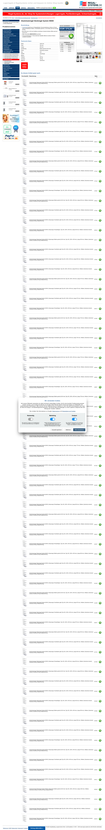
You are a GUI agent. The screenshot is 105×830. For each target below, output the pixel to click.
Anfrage (11, 8)
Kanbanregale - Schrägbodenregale (7, 49)
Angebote (5, 74)
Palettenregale (6, 37)
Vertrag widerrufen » (36, 828)
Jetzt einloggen (99, 17)
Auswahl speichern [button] (57, 429)
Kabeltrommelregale (7, 42)
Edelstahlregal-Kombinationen (11, 56)
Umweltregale (6, 47)
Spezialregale (6, 39)
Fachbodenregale (7, 29)
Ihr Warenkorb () (75, 10)
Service (23, 8)
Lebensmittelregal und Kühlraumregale (22, 17)
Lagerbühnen (6, 69)
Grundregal (24, 27)
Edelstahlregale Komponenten (11, 58)
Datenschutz (14, 828)
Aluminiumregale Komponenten (11, 55)
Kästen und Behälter (7, 68)
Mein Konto (31, 8)
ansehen (17, 84)
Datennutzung (56, 411)
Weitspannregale (7, 45)
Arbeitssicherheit (7, 76)
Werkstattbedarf (6, 66)
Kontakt (92, 10)
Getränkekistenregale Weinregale (9, 63)
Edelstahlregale (7, 61)
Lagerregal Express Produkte (9, 35)
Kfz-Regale (5, 43)
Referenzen (5, 828)
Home (5, 8)
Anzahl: (62, 36)
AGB (10, 828)
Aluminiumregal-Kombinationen (11, 53)
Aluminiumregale (34, 17)
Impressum (99, 10)
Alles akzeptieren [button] (79, 429)
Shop (17, 8)
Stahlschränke (6, 65)
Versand (72, 31)
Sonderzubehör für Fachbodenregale (7, 32)
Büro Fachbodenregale (8, 34)
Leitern (4, 71)
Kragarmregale (6, 40)
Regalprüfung (6, 73)
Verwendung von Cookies (68, 411)
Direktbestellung (85, 10)
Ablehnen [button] (68, 429)
